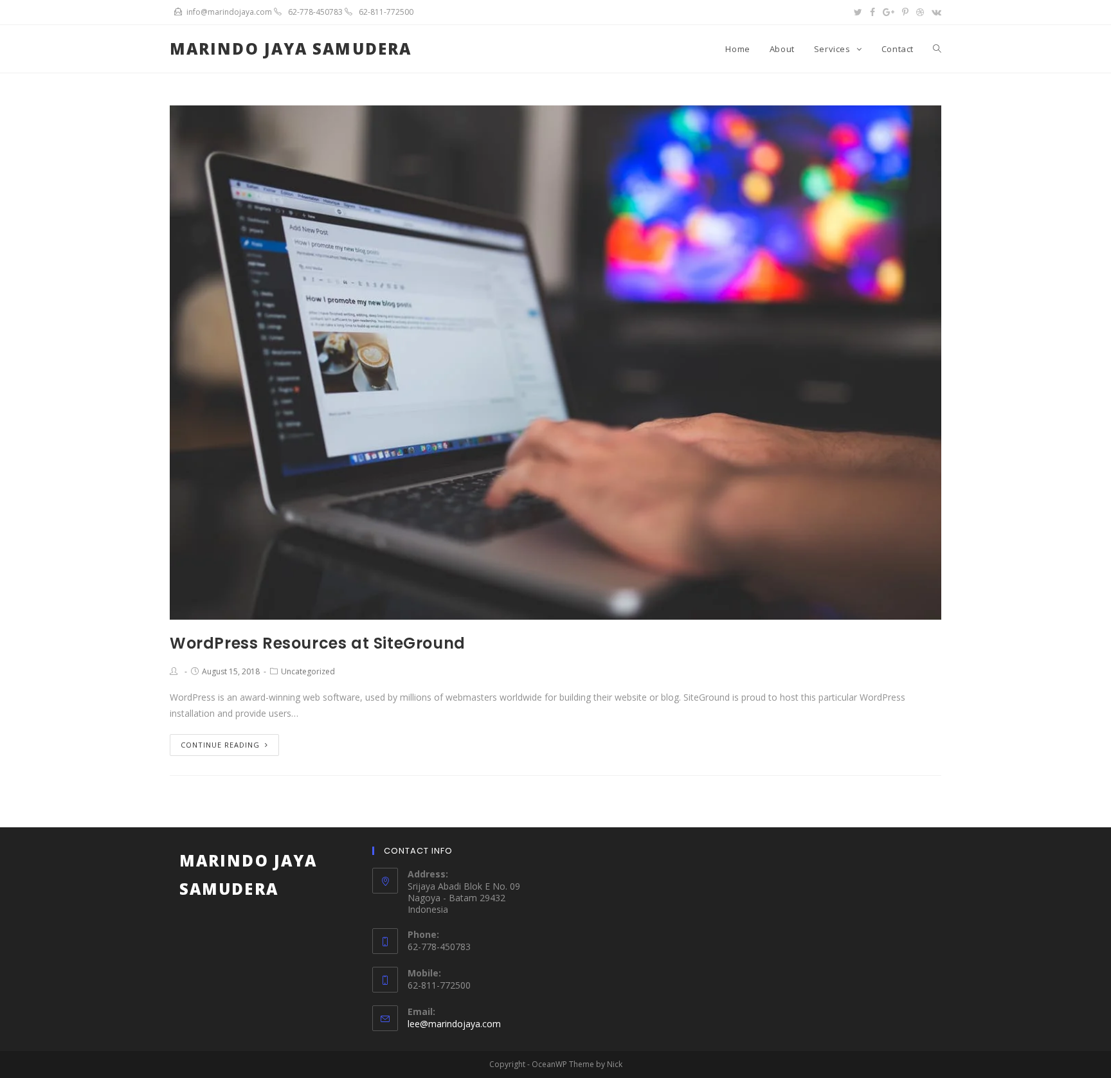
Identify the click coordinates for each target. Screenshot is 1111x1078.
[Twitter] (858, 12)
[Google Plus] (888, 12)
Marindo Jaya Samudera (290, 48)
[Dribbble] (920, 12)
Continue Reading (220, 745)
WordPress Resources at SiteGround (317, 643)
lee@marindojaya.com (454, 1024)
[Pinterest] (905, 12)
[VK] (934, 12)
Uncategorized (308, 671)
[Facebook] (872, 12)
